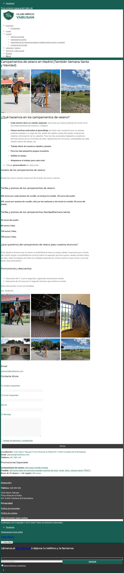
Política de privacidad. (10, 508)
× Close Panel (7, 542)
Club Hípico (7, 537)
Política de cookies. (9, 513)
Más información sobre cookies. (14, 517)
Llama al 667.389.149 (23, 8)
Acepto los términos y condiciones (14, 566)
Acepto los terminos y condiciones (18, 440)
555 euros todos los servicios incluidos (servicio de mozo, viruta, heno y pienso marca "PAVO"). (46, 470)
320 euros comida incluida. (24, 467)
